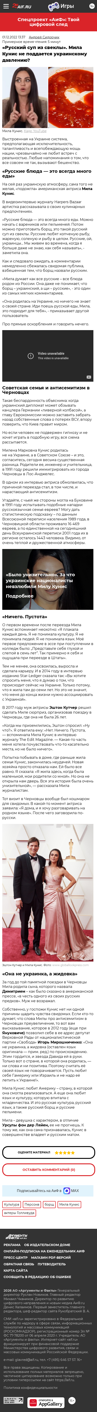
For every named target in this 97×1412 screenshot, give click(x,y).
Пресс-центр (16, 1258)
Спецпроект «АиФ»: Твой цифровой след (48, 22)
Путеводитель (52, 1264)
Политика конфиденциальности (31, 1388)
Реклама (12, 1245)
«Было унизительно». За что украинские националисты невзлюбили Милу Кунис (40, 580)
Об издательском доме (47, 1245)
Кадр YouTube (35, 131)
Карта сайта (16, 1271)
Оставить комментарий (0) (49, 1170)
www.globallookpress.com (70, 965)
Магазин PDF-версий (51, 1258)
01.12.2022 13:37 (13, 37)
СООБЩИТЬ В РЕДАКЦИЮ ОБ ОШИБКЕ (37, 1277)
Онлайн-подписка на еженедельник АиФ (44, 1251)
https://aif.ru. (65, 1380)
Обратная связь (19, 1264)
